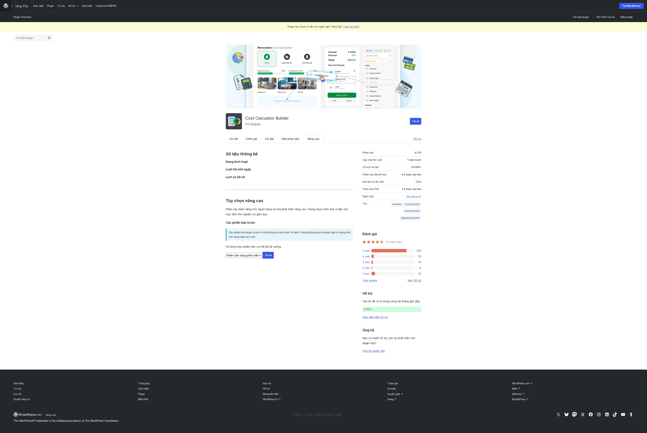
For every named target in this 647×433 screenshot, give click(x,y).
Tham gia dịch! (351, 26)
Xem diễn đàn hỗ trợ (375, 317)
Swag (392, 399)
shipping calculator (410, 218)
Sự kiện (392, 388)
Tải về (415, 121)
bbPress (518, 394)
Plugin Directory (22, 17)
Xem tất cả (414, 280)
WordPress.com (522, 383)
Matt (516, 388)
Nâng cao (313, 139)
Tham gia (393, 383)
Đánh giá (251, 139)
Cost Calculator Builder (267, 118)
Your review (370, 280)
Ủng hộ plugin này (374, 351)
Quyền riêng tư (21, 399)
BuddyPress (520, 399)
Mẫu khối (143, 399)
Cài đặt (269, 139)
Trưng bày (144, 383)
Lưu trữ (17, 394)
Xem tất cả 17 (413, 196)
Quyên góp (395, 394)
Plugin (141, 394)
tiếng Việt (51, 415)
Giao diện (143, 388)
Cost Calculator (412, 204)
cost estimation (412, 211)
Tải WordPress (631, 5)
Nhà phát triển (290, 139)
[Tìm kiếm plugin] (49, 38)
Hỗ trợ (417, 139)
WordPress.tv (272, 399)
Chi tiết (233, 139)
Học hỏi (267, 383)
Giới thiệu (18, 383)
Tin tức (17, 388)
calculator (397, 204)
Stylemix (255, 124)
